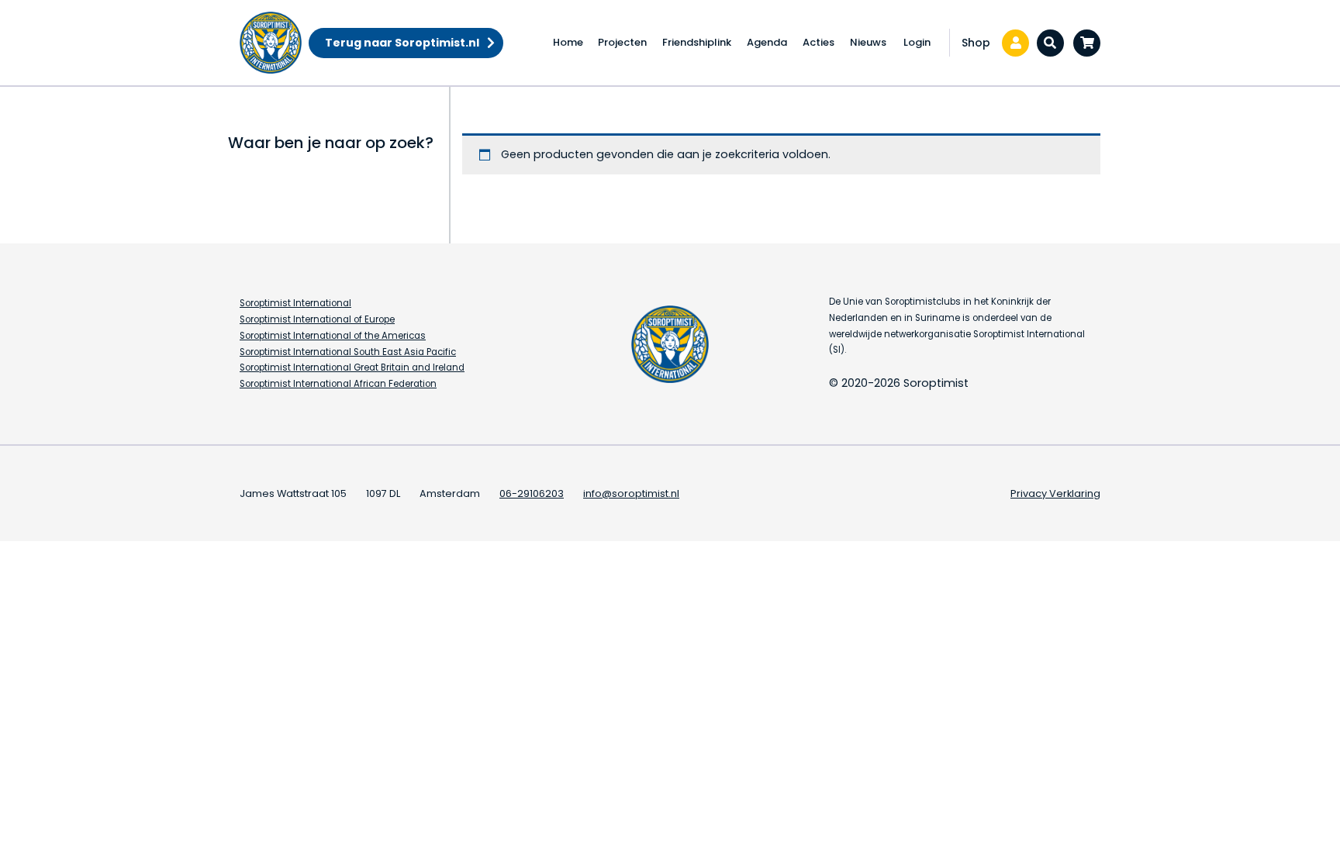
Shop (976, 42)
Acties (818, 42)
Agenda (767, 42)
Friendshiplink (696, 42)
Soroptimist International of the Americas (333, 335)
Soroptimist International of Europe (317, 319)
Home (568, 42)
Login (917, 42)
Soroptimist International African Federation (338, 384)
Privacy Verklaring (1055, 493)
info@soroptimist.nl (631, 493)
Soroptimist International (295, 303)
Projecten (622, 42)
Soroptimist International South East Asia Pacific (348, 352)
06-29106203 (531, 493)
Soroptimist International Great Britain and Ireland (352, 367)
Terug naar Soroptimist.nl (402, 42)
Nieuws (868, 42)
